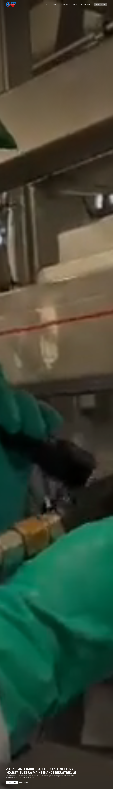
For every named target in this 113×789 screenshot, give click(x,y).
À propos (54, 4)
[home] (11, 4)
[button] (65, 4)
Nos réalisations (85, 4)
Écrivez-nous (12, 782)
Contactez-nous (100, 4)
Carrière (75, 4)
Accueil (46, 4)
